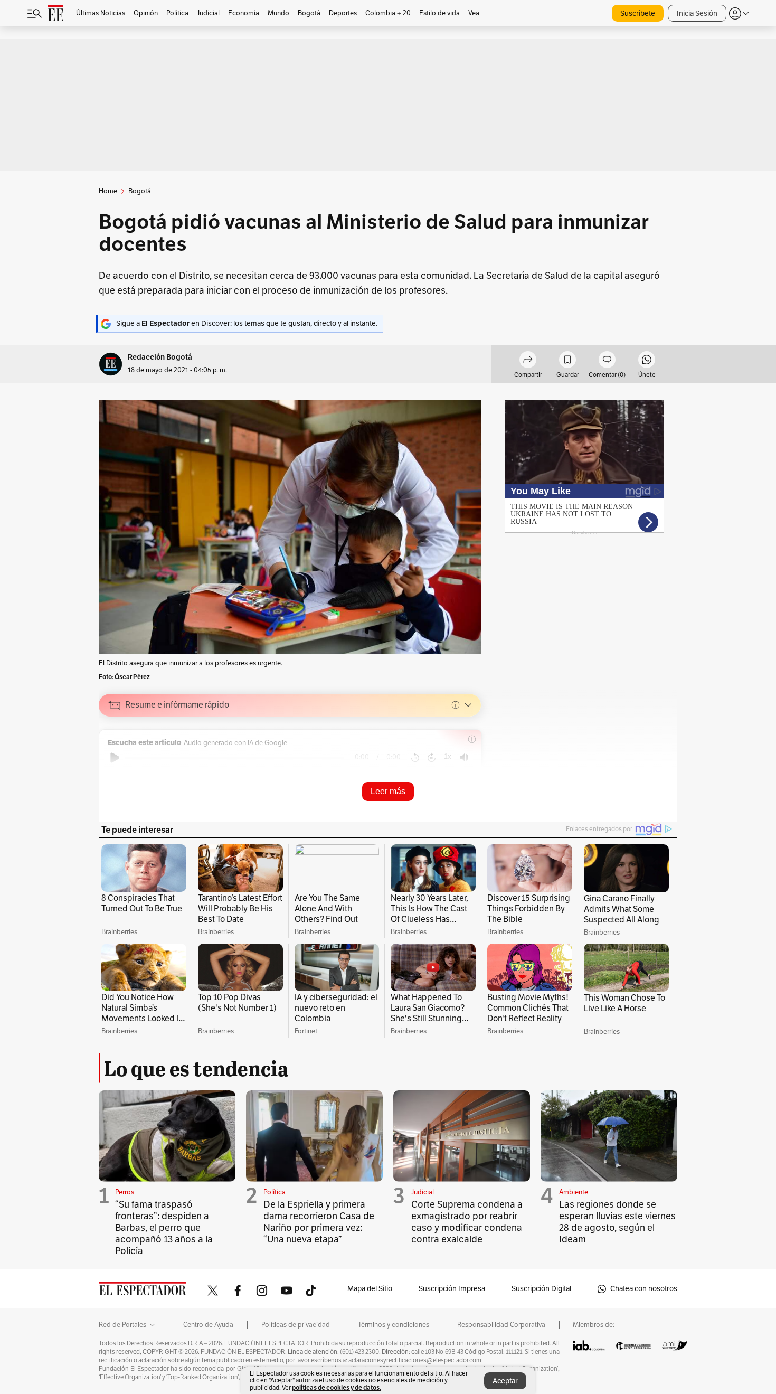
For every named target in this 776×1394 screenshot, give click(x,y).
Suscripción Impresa (452, 1288)
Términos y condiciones (393, 1325)
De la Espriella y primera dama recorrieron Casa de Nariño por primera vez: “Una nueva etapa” (318, 1222)
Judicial (422, 1192)
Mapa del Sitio (369, 1288)
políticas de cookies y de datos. (336, 1387)
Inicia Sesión (697, 13)
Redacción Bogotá (160, 357)
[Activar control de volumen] (464, 757)
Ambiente (573, 1192)
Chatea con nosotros (643, 1288)
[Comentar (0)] (607, 361)
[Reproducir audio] (115, 757)
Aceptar (505, 1381)
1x (447, 756)
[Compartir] (527, 361)
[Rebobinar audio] (415, 757)
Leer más (388, 791)
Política (274, 1192)
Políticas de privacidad (295, 1325)
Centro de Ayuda (208, 1325)
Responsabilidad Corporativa (501, 1325)
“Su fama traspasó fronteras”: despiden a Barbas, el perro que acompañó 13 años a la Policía (164, 1228)
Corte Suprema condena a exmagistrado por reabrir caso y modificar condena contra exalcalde (467, 1222)
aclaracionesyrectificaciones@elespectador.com (414, 1360)
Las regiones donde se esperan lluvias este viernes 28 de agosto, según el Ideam (617, 1222)
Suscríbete (637, 13)
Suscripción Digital (541, 1288)
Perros (124, 1192)
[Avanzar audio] (432, 757)
